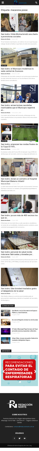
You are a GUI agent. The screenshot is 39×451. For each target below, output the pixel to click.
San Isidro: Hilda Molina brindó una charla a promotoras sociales (19, 35)
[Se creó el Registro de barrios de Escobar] (5, 322)
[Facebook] (14, 438)
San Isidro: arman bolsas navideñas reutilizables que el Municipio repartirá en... (18, 107)
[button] (36, 2)
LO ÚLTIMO (4, 141)
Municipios (4, 31)
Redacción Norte (5, 39)
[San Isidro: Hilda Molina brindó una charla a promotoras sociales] (19, 22)
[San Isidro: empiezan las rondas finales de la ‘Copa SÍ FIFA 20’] (19, 132)
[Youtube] (25, 438)
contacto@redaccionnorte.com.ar (24, 426)
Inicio (2, 7)
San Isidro (4, 65)
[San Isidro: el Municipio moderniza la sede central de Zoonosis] (19, 57)
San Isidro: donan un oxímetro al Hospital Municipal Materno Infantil (19, 180)
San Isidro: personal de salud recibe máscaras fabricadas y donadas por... (17, 253)
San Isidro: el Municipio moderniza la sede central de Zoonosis (17, 70)
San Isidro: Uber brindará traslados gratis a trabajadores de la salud (19, 289)
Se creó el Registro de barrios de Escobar (25, 320)
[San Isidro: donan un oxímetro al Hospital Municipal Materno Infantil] (19, 167)
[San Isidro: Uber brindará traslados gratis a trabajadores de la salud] (19, 277)
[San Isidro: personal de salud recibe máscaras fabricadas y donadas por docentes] (19, 240)
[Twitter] (19, 438)
